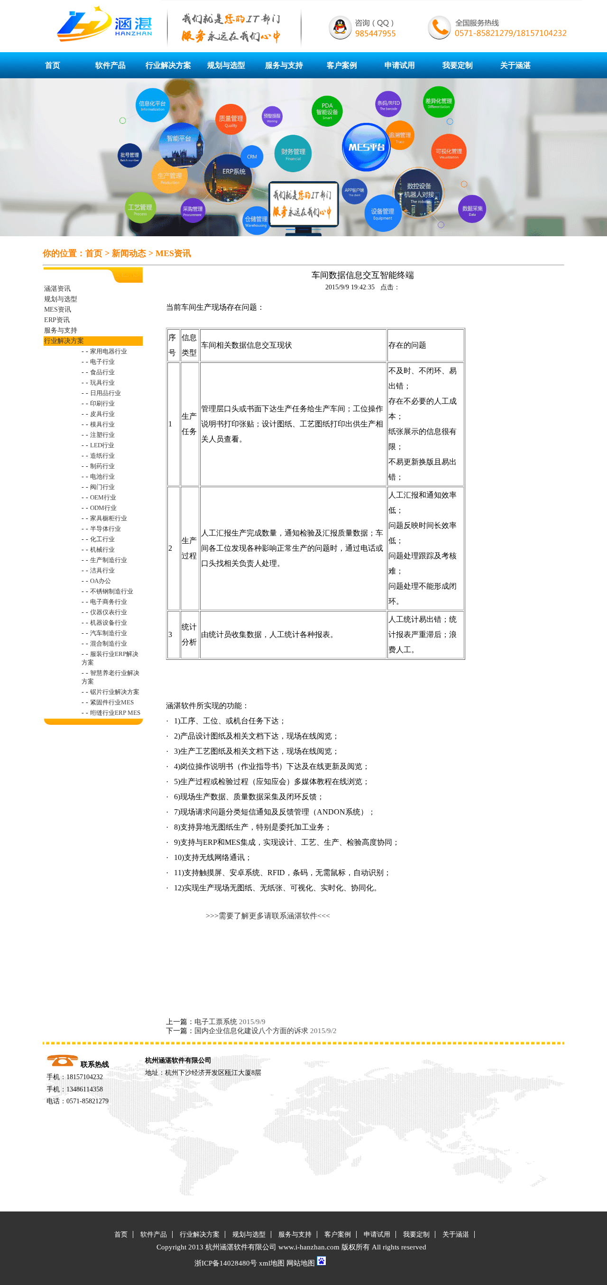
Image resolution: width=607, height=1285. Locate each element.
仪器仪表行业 (108, 612)
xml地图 (272, 1263)
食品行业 (102, 372)
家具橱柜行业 (108, 518)
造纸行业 (102, 455)
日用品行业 (105, 393)
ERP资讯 (57, 320)
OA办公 (100, 580)
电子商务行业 (108, 601)
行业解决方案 (168, 65)
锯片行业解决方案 (114, 691)
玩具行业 (102, 382)
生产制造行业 (108, 560)
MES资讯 (173, 253)
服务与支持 (284, 65)
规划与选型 (226, 65)
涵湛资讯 (57, 288)
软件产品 (110, 65)
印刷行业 (102, 403)
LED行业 (102, 445)
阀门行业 (102, 486)
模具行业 (102, 424)
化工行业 (102, 539)
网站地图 (300, 1263)
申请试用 (400, 65)
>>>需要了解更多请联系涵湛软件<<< (268, 916)
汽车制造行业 (108, 633)
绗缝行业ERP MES (115, 712)
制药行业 (102, 466)
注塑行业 (102, 434)
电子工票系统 (215, 1022)
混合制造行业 (108, 643)
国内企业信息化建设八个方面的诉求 (251, 1031)
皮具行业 (102, 413)
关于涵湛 (515, 65)
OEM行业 (103, 497)
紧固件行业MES (112, 702)
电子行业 (102, 361)
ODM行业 (103, 507)
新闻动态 (129, 253)
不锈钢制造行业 (111, 591)
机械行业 (102, 549)
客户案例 (342, 65)
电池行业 (102, 476)
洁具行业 (102, 570)
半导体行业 (105, 528)
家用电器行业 (108, 351)
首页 (52, 65)
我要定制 (457, 65)
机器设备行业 (108, 622)
